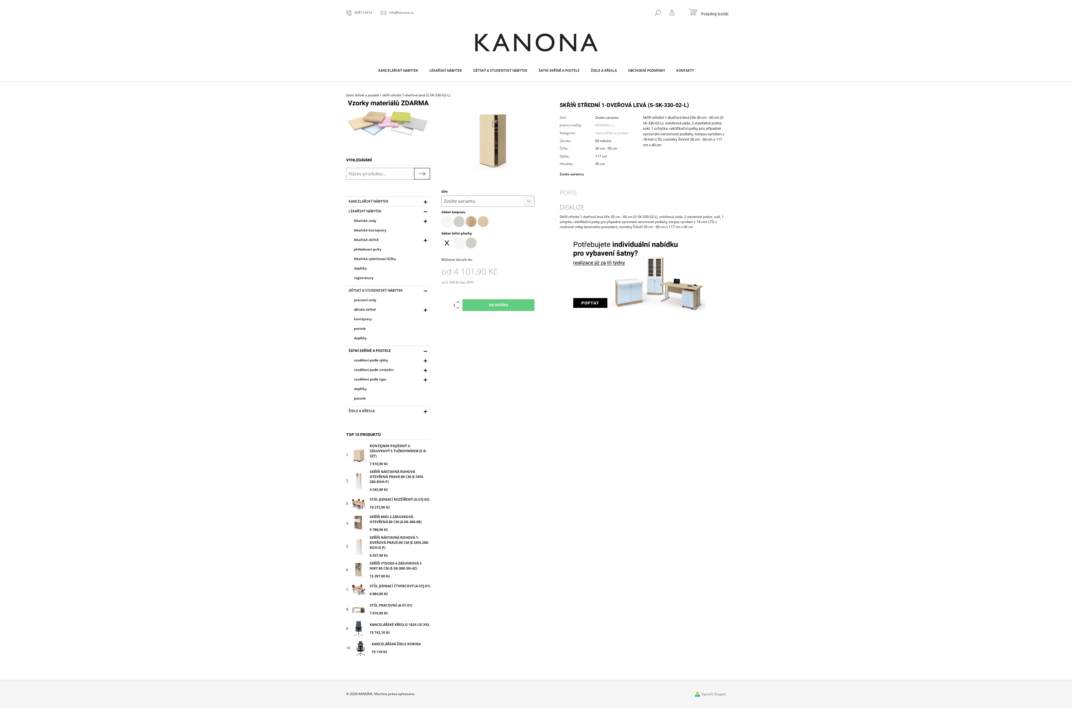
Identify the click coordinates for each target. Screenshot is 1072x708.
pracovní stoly (365, 300)
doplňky (360, 268)
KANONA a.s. (605, 125)
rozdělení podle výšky (371, 360)
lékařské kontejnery (370, 230)
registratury (363, 277)
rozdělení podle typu (370, 379)
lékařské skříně (366, 239)
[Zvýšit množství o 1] (458, 302)
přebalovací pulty (367, 249)
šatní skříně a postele (370, 350)
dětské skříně (365, 309)
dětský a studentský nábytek (376, 290)
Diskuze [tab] (572, 207)
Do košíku (498, 305)
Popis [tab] (568, 192)
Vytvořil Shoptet (713, 694)
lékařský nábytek (365, 211)
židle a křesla (362, 410)
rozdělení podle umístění (373, 369)
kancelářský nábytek (368, 201)
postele (360, 328)
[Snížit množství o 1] (458, 308)
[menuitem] (398, 71)
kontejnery (363, 319)
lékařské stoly (365, 220)
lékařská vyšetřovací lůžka (375, 258)
